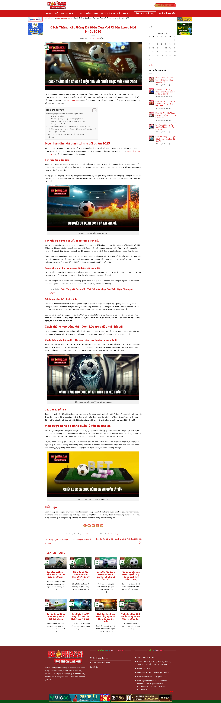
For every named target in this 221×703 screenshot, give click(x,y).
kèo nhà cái (73, 100)
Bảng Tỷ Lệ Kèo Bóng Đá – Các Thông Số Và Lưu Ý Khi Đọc (81, 576)
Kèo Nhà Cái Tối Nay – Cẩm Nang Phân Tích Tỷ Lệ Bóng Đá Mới (165, 91)
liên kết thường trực (114, 534)
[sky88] (35, 29)
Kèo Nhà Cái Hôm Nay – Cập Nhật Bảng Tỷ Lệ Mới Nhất (165, 103)
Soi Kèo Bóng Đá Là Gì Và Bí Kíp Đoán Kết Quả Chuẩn (56, 616)
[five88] (184, 19)
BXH (96, 13)
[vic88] (79, 698)
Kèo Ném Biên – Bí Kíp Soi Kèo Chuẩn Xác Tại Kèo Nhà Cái (165, 127)
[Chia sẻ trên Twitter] (89, 526)
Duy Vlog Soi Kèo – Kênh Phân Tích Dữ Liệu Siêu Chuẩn (56, 574)
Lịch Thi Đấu (84, 13)
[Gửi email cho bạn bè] (93, 526)
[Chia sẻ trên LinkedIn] (102, 526)
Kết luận (51, 137)
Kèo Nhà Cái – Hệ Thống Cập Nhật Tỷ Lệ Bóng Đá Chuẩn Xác (166, 115)
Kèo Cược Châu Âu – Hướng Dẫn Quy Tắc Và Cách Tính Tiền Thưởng (131, 576)
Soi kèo (127, 13)
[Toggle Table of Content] (93, 110)
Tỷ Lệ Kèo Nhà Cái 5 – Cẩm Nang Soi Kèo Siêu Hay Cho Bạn (130, 616)
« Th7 (151, 65)
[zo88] (141, 698)
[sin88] (35, 19)
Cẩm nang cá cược (145, 13)
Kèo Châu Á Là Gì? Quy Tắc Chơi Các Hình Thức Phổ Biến (80, 616)
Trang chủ (52, 13)
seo (104, 38)
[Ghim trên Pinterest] (97, 526)
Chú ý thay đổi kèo (58, 132)
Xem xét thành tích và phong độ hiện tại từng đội (68, 121)
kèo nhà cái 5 (69, 670)
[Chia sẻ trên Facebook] (85, 526)
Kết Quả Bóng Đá (110, 13)
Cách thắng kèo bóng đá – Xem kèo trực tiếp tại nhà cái (69, 126)
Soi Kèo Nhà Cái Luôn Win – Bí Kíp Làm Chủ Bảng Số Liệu (164, 80)
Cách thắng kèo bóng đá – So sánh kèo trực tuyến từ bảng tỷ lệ (73, 129)
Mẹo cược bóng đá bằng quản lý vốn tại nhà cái (66, 134)
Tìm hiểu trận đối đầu (58, 116)
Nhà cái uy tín (167, 13)
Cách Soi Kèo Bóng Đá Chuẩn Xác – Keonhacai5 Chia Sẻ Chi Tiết (105, 576)
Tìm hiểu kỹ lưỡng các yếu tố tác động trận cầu (67, 119)
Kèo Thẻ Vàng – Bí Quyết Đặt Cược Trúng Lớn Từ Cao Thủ (166, 139)
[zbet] (184, 29)
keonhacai (79, 673)
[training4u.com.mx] (56, 5)
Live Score (67, 13)
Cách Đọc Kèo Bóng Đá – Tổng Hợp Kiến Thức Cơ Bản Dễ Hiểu (105, 618)
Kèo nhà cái (49, 18)
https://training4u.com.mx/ (65, 668)
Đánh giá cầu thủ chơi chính (61, 124)
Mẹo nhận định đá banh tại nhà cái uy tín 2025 (65, 114)
